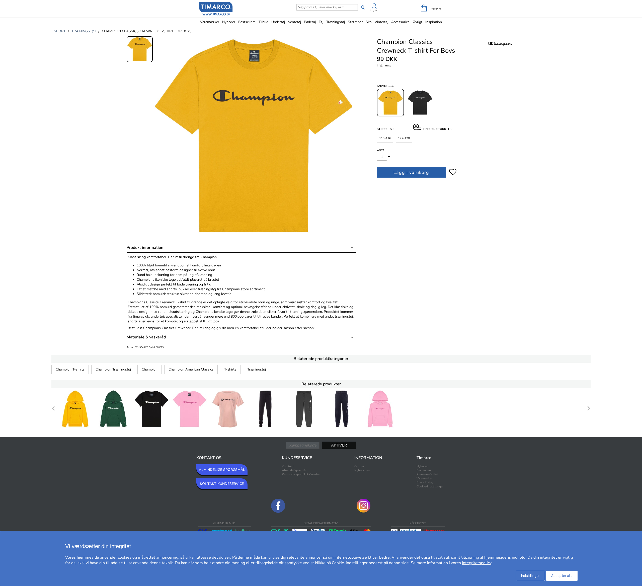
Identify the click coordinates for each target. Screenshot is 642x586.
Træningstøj (256, 369)
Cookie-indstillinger (430, 486)
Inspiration (433, 22)
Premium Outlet (427, 474)
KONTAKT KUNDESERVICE (222, 483)
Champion (149, 369)
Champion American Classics (191, 369)
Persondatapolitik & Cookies (301, 474)
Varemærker (209, 22)
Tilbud (263, 22)
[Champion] (500, 49)
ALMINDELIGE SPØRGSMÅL (222, 469)
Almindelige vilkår (294, 470)
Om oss (359, 466)
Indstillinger (530, 576)
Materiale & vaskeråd (146, 337)
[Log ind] (374, 7)
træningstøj (83, 31)
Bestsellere (247, 22)
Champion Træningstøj (113, 369)
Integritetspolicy (476, 563)
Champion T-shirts (70, 369)
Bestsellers (424, 470)
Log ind (374, 10)
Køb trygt (288, 466)
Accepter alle (562, 576)
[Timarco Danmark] (216, 9)
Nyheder (228, 22)
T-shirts (230, 369)
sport (59, 31)
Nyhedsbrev (362, 470)
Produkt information (145, 247)
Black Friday (425, 482)
